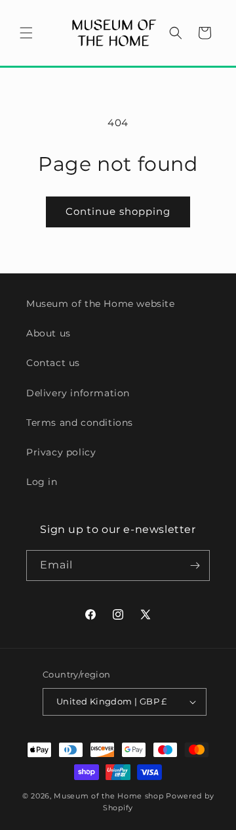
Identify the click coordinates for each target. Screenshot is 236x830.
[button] (26, 32)
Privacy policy (61, 452)
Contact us (53, 363)
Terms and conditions (79, 422)
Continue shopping (118, 211)
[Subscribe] (194, 565)
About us (48, 333)
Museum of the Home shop (108, 795)
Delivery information (78, 393)
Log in (42, 482)
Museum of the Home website (100, 304)
